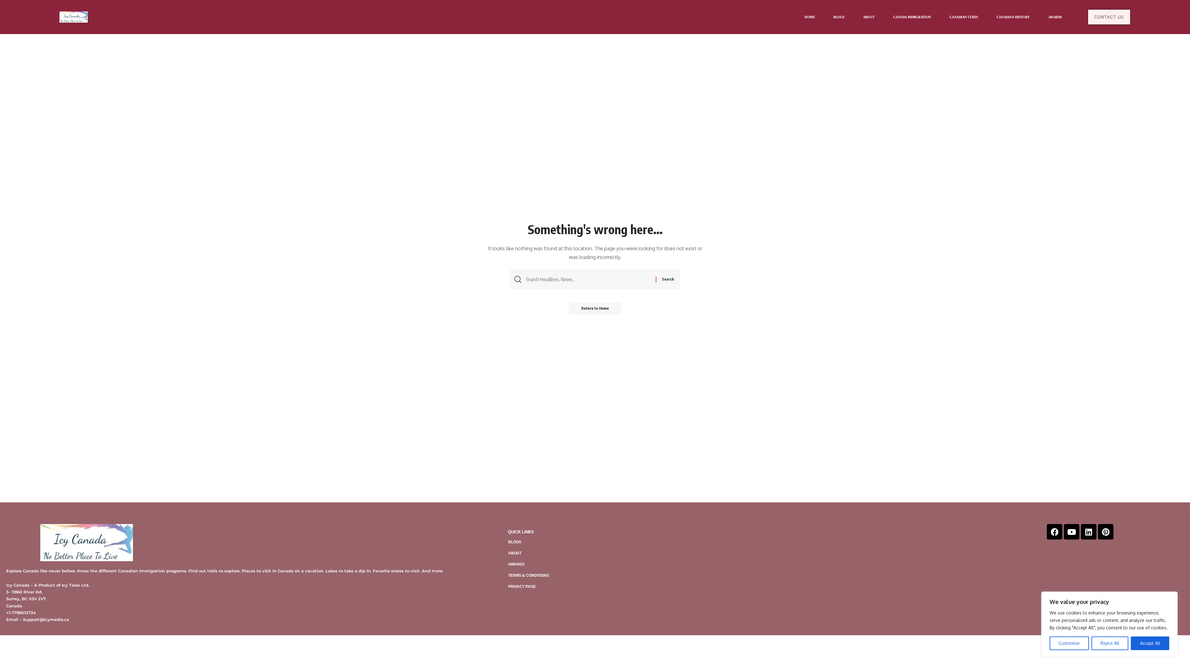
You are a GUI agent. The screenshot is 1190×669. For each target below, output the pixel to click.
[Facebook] (1054, 532)
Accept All (1150, 643)
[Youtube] (1071, 532)
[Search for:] (588, 279)
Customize (1069, 643)
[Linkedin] (1088, 532)
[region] (1109, 624)
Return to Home (595, 308)
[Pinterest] (1105, 532)
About (515, 553)
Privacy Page (522, 586)
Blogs (514, 542)
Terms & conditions (528, 575)
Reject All (1109, 643)
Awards (516, 564)
